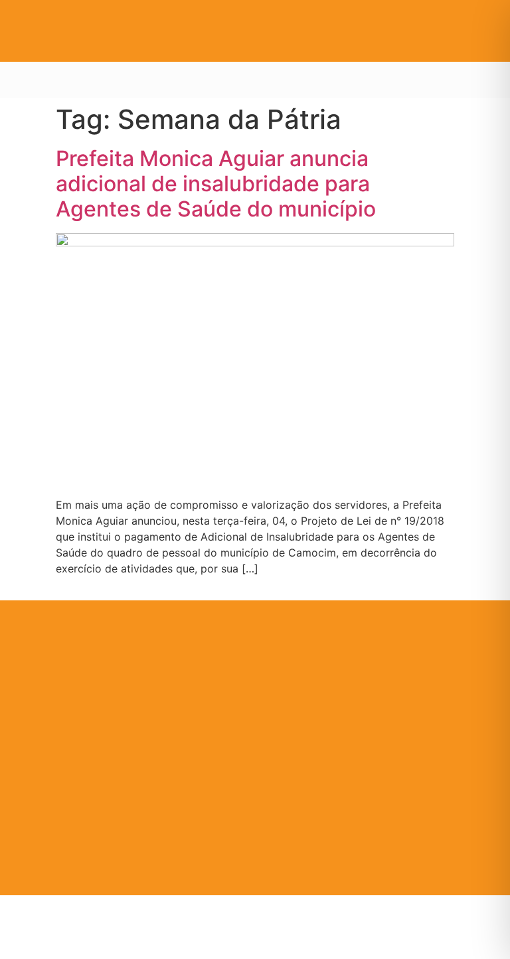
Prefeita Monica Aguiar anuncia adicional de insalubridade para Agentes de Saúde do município (216, 183)
